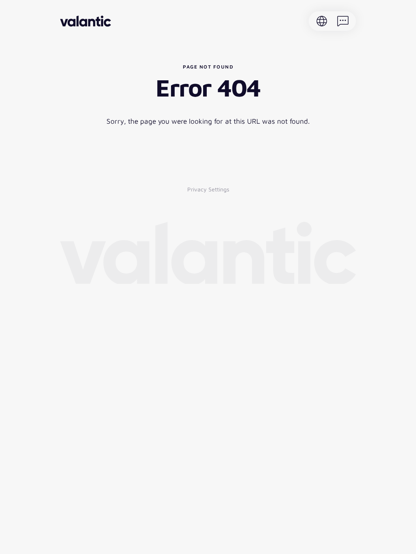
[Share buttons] (342, 21)
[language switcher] (321, 21)
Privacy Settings (208, 189)
